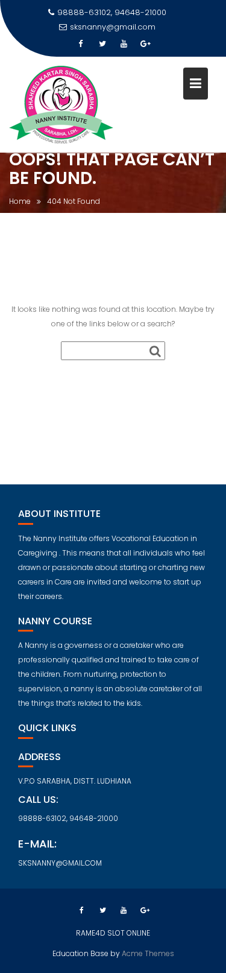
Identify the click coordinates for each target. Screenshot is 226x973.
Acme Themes (148, 953)
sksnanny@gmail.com (112, 27)
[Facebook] (80, 44)
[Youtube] (124, 44)
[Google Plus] (145, 44)
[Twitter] (102, 44)
